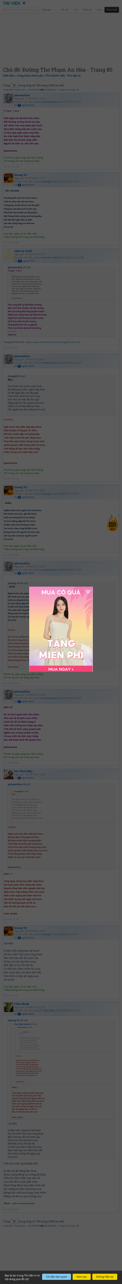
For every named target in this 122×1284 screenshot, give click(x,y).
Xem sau (82, 1276)
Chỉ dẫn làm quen (56, 1276)
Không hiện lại (104, 1276)
